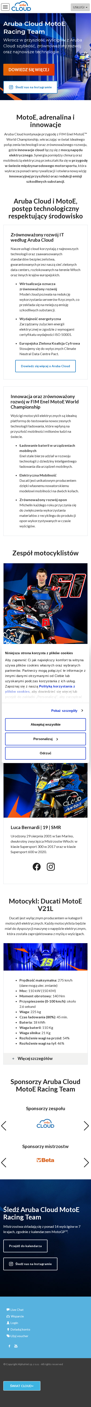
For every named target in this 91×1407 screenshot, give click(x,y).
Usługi (79, 7)
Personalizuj (43, 739)
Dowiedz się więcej (29, 69)
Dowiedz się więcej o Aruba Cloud (45, 366)
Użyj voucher (19, 1336)
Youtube (16, 1346)
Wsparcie (17, 1316)
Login (14, 1323)
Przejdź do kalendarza (25, 1246)
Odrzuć (45, 753)
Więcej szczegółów (35, 1058)
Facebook (9, 1346)
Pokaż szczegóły (64, 710)
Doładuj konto (20, 1329)
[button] (4, 1128)
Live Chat (17, 1309)
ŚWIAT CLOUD (21, 1386)
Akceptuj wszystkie (46, 724)
